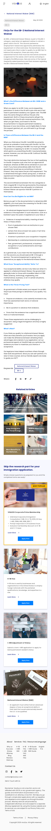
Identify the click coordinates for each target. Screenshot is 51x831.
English (41, 747)
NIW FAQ (24, 757)
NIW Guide (32, 751)
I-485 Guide (32, 749)
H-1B (18, 747)
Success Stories (9, 750)
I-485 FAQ (25, 752)
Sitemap (9, 760)
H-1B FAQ (24, 748)
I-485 (18, 749)
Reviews (10, 758)
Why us (9, 747)
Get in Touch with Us (12, 781)
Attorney (10, 753)
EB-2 (19, 371)
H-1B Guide (32, 747)
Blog (9, 756)
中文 (41, 749)
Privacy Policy (33, 818)
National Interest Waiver (26, 366)
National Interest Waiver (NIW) (19, 13)
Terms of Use (18, 818)
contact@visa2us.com (13, 777)
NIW (18, 751)
